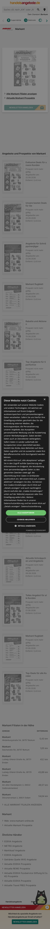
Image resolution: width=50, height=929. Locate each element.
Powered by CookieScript (36, 530)
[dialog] (25, 464)
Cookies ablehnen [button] (26, 519)
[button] (25, 525)
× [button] (44, 399)
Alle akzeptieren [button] (25, 512)
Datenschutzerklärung (31, 506)
